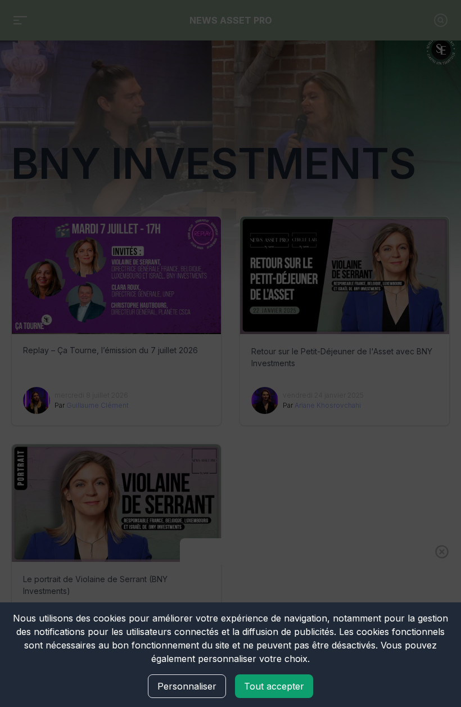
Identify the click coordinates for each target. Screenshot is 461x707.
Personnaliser (186, 686)
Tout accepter (274, 686)
